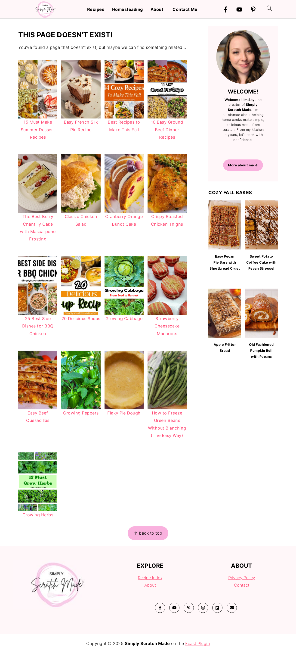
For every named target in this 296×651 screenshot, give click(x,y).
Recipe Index (150, 577)
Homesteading (127, 9)
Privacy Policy (241, 577)
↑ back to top (148, 533)
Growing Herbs (37, 514)
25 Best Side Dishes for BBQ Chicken (38, 326)
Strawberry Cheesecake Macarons (166, 326)
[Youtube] (239, 9)
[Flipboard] (217, 608)
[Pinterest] (253, 9)
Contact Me (185, 9)
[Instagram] (203, 608)
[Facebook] (225, 9)
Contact (241, 585)
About (157, 9)
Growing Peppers (81, 413)
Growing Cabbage (124, 318)
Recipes (96, 9)
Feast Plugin (197, 643)
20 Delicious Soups (81, 318)
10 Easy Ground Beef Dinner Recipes (167, 130)
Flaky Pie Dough (124, 413)
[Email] (232, 608)
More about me (241, 165)
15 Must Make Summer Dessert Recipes (38, 130)
